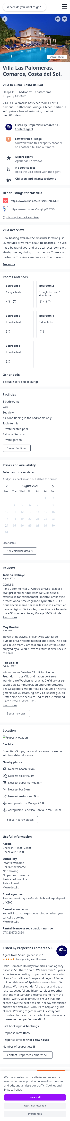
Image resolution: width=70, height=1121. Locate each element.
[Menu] (64, 7)
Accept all (35, 1097)
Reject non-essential (35, 1105)
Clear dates (9, 542)
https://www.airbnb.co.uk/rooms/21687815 (35, 200)
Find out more (45, 147)
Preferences (35, 1113)
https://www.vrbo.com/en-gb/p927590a (33, 209)
